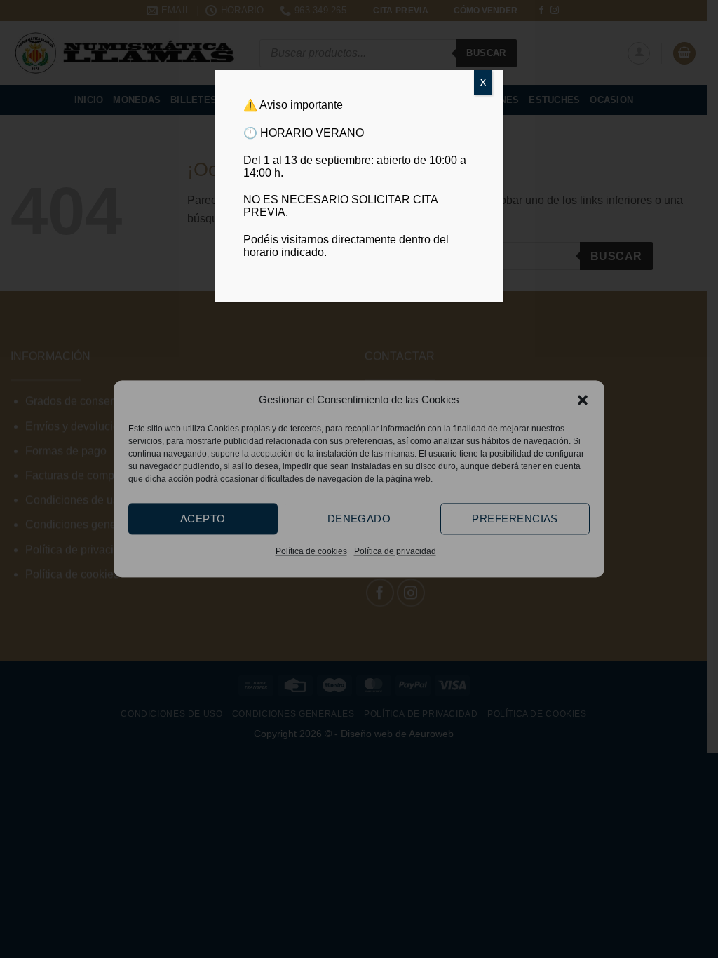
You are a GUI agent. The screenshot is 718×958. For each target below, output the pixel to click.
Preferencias (514, 519)
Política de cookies (311, 551)
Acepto (203, 519)
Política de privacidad (395, 551)
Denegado (359, 519)
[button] (583, 400)
